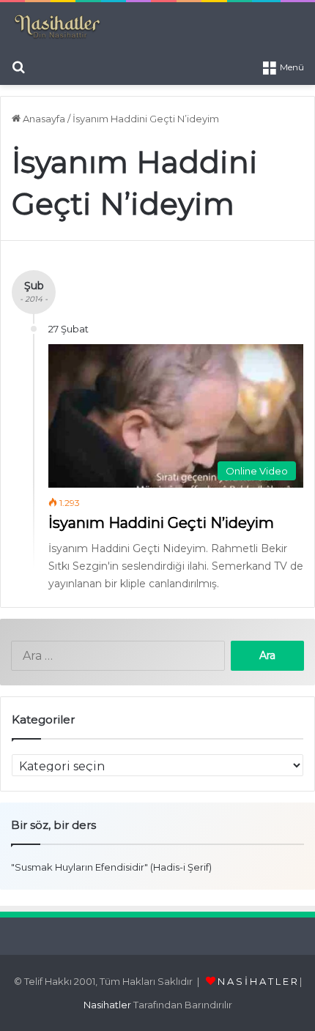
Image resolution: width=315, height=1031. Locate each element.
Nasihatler (107, 1004)
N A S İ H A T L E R (257, 981)
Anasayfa (43, 118)
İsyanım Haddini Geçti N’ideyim (161, 523)
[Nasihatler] (57, 27)
